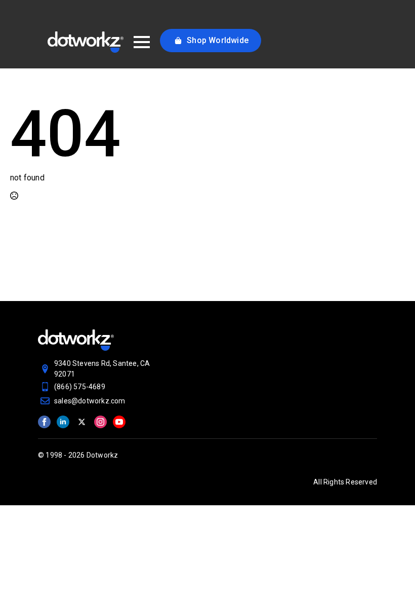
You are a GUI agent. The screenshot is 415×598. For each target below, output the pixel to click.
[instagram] (100, 422)
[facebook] (44, 422)
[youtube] (119, 422)
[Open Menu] (142, 42)
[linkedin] (63, 422)
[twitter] (81, 422)
